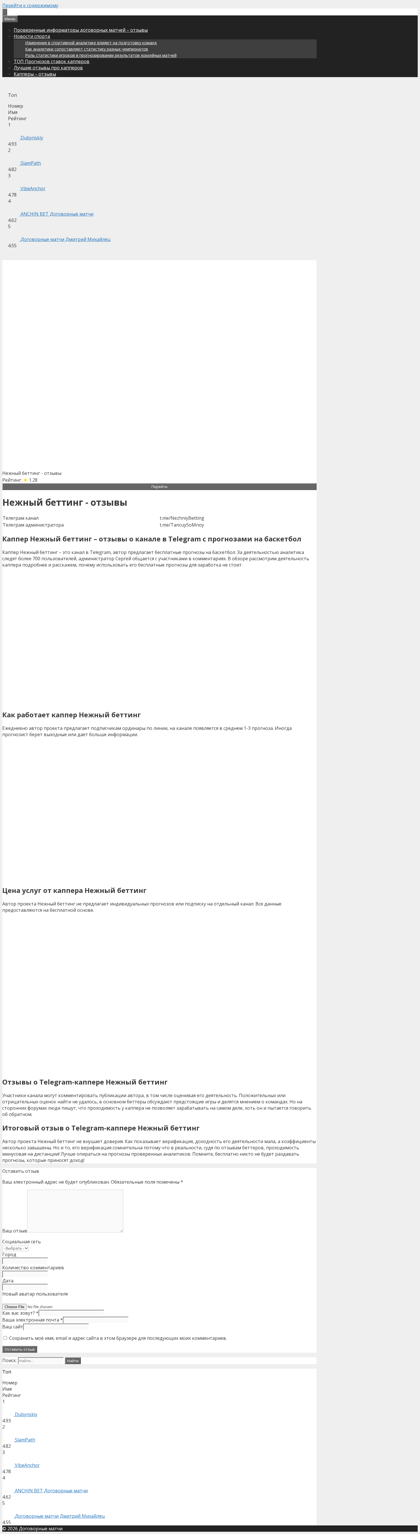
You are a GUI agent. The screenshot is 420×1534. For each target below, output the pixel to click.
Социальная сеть (21, 1241)
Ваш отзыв (14, 1231)
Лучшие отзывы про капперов (48, 68)
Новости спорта (32, 36)
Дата (7, 1281)
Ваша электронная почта (32, 1320)
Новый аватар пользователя (35, 1294)
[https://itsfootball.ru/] (4, 12)
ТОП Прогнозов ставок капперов (51, 61)
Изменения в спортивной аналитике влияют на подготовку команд (91, 42)
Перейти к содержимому (30, 5)
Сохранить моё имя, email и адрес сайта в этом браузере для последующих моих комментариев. (118, 1338)
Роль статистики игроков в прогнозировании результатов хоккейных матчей (101, 55)
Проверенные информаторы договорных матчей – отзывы (81, 30)
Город (9, 1254)
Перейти (159, 486)
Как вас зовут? (20, 1313)
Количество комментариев (33, 1267)
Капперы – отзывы (35, 74)
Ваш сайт (12, 1327)
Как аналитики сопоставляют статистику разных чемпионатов (86, 49)
